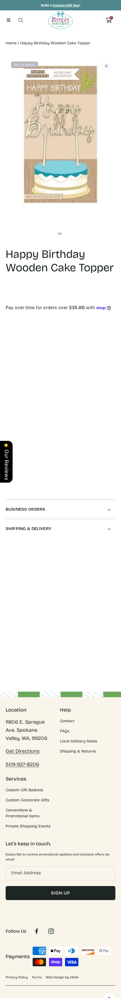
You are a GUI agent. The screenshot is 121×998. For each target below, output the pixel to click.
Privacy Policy (17, 977)
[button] (8, 20)
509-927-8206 (22, 764)
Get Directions (22, 751)
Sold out (90, 409)
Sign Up (60, 893)
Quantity (14, 359)
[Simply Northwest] (60, 20)
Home (11, 43)
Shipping (12, 302)
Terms (37, 977)
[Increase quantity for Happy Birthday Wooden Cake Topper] (109, 361)
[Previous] (9, 384)
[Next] (112, 384)
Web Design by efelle (62, 977)
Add (90, 384)
